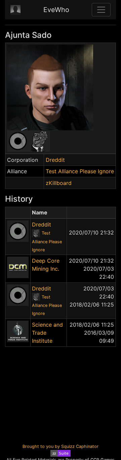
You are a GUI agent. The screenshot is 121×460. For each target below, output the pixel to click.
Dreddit (55, 159)
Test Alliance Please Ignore (80, 171)
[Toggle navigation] (101, 9)
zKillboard (59, 183)
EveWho (56, 10)
